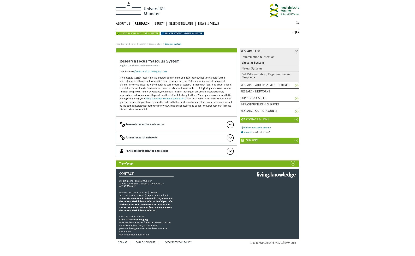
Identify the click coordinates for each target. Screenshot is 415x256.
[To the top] (253, 246)
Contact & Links (257, 119)
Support (251, 140)
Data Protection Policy (178, 242)
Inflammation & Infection (258, 57)
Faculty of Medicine (125, 44)
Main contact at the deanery (257, 128)
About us (123, 23)
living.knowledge (276, 175)
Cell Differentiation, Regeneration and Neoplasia (267, 76)
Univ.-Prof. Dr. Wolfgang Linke (151, 71)
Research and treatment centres (265, 85)
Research (142, 23)
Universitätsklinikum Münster (183, 33)
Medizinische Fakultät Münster (139, 33)
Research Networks (255, 91)
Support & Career (253, 98)
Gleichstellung (181, 23)
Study (159, 23)
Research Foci (155, 44)
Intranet (247, 132)
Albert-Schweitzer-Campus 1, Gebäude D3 (141, 183)
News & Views (208, 23)
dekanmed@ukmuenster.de (134, 234)
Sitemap (122, 242)
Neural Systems (252, 68)
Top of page (126, 163)
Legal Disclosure (145, 242)
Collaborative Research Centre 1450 (167, 98)
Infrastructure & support (259, 104)
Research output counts (258, 110)
